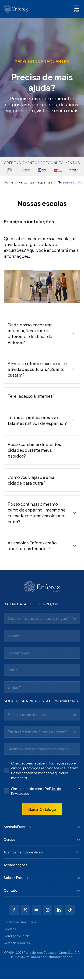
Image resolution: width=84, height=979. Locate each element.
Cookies (10, 929)
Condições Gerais (16, 936)
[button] (42, 333)
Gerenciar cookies (17, 943)
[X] (25, 910)
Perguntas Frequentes (35, 182)
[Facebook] (14, 910)
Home (8, 182)
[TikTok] (70, 910)
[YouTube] (36, 910)
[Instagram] (47, 910)
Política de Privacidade (20, 922)
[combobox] (42, 618)
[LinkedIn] (58, 910)
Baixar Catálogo (42, 809)
